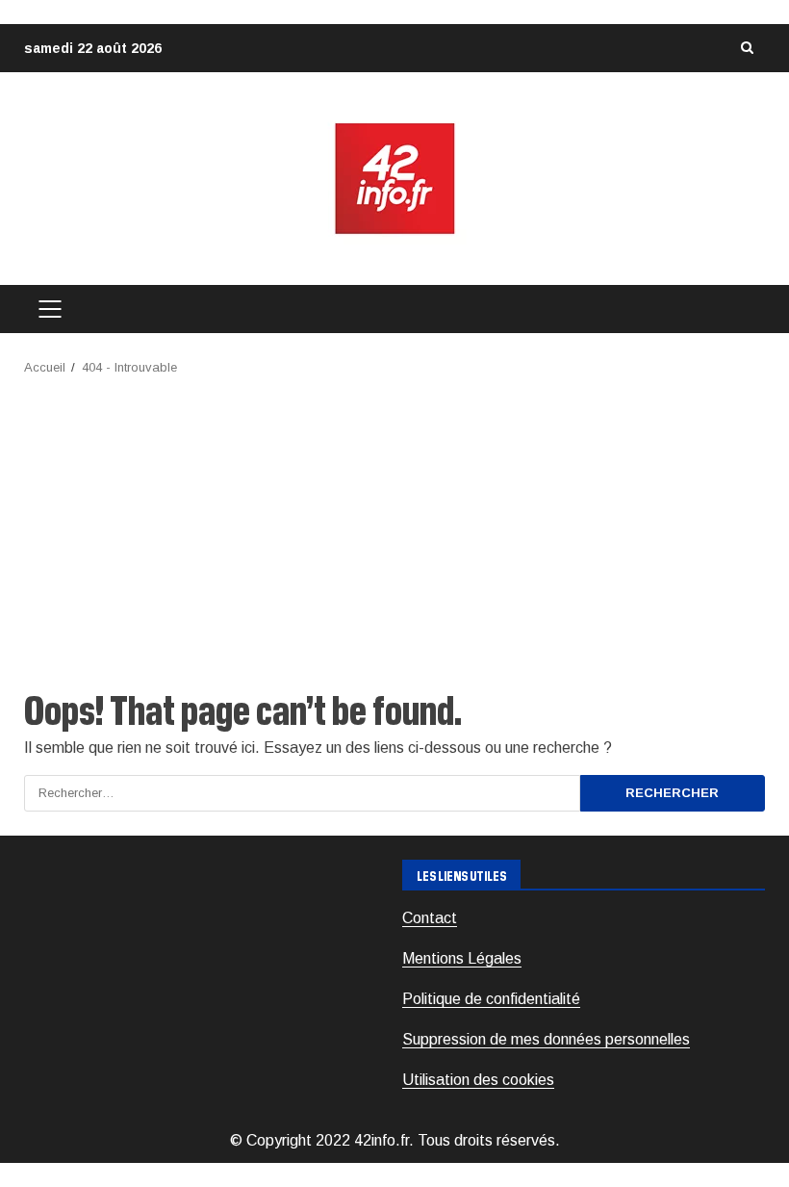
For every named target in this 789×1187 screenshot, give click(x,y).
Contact (429, 918)
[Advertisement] (394, 523)
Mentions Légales (462, 958)
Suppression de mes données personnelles (546, 1039)
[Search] (746, 48)
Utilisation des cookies (478, 1079)
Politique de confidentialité (491, 999)
